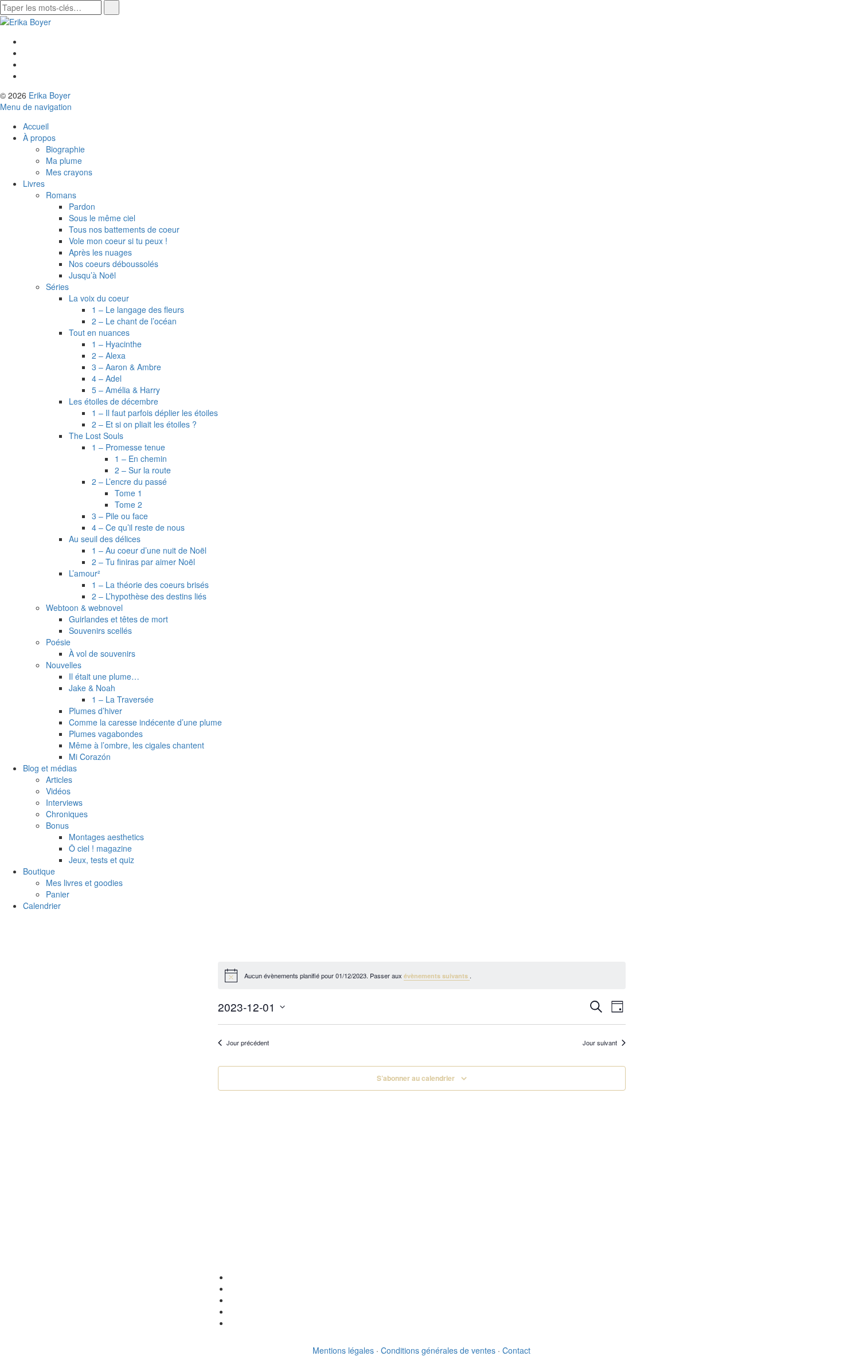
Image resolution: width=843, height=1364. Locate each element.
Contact (516, 1350)
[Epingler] (232, 1311)
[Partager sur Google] (232, 1300)
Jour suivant (600, 1042)
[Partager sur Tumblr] (232, 1322)
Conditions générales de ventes (438, 1350)
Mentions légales (343, 1350)
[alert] (422, 975)
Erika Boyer (50, 95)
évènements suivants (437, 975)
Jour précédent (248, 1042)
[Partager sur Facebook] (232, 1277)
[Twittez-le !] (232, 1288)
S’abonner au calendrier (416, 1078)
